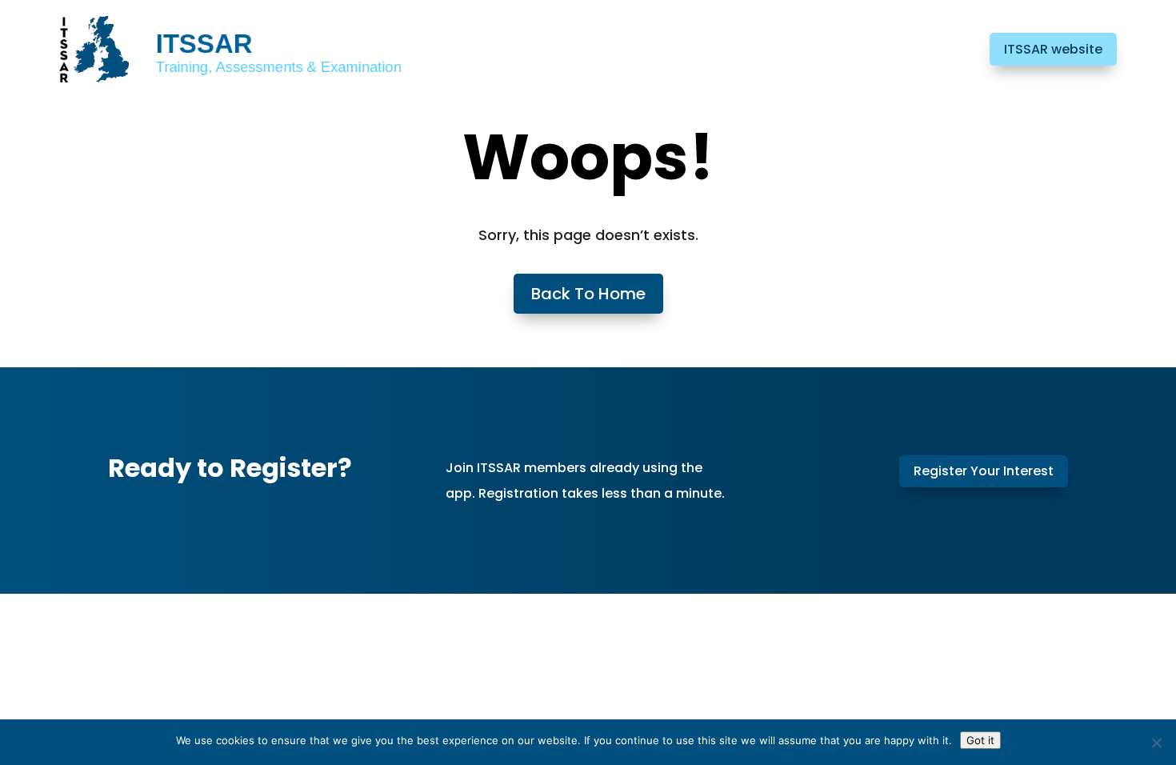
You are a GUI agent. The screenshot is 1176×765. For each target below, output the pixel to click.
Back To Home (588, 293)
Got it (980, 740)
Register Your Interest (984, 471)
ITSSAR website (1053, 49)
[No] (1156, 743)
